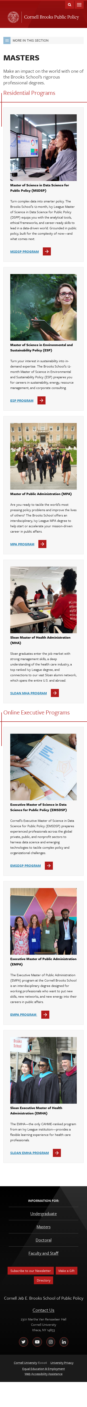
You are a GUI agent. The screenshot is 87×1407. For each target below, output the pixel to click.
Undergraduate (43, 1213)
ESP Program (21, 400)
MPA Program (22, 544)
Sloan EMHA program (29, 1152)
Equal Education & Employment (43, 1368)
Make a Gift (66, 1270)
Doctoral (44, 1240)
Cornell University (12, 16)
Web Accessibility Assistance (43, 1373)
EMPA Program (23, 1014)
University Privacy (61, 1362)
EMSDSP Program (25, 865)
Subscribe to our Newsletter (30, 1270)
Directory (43, 1280)
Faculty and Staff (43, 1253)
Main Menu (79, 4)
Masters (44, 1227)
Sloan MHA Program (28, 693)
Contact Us (43, 1310)
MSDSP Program (24, 251)
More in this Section (31, 40)
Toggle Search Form (69, 4)
